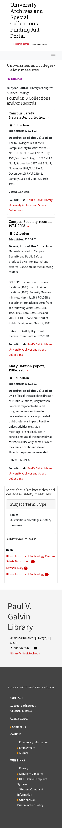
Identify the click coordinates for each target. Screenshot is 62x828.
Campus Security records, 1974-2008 (30, 223)
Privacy (23, 768)
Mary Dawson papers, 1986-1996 (27, 368)
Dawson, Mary (15, 568)
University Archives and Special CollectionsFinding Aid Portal (26, 20)
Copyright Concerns (31, 774)
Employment (27, 748)
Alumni (23, 753)
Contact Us (19, 727)
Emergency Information (33, 742)
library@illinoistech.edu (25, 653)
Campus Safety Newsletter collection (27, 115)
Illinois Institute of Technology (25, 574)
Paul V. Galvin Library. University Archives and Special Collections (31, 205)
